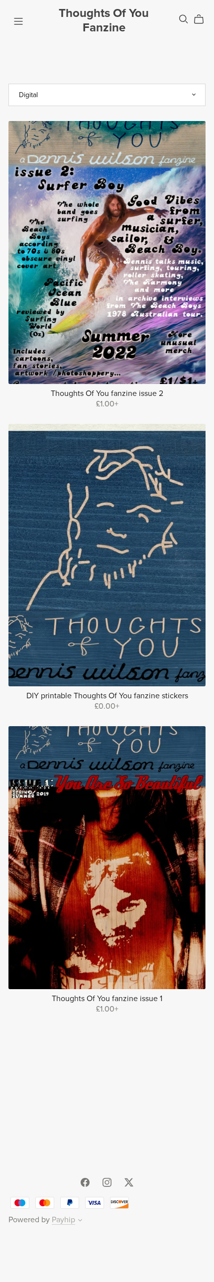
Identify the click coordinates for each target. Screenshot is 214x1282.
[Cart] (203, 19)
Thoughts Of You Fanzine (104, 20)
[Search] (183, 19)
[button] (80, 1221)
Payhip (63, 1220)
